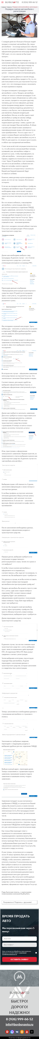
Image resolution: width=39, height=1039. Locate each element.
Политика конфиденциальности (19, 1038)
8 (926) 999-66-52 (30, 2)
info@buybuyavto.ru (19, 1024)
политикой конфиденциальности (14, 953)
